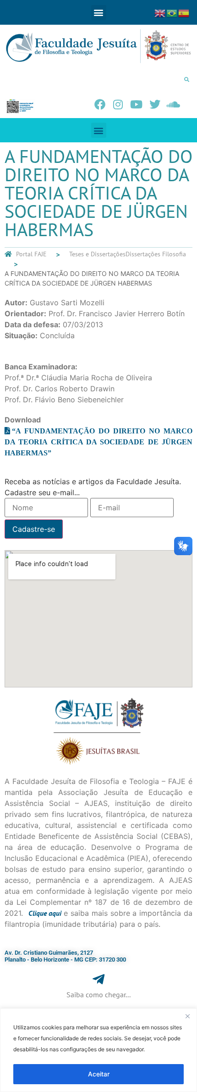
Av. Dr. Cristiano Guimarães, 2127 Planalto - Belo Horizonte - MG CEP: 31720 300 (65, 956)
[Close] (187, 1016)
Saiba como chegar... (98, 994)
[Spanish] (184, 12)
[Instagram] (118, 104)
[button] (98, 12)
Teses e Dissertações (97, 254)
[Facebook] (100, 104)
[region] (98, 1050)
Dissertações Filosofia (156, 254)
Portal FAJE (31, 254)
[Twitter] (155, 104)
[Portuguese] (172, 12)
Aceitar (98, 1074)
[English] (160, 12)
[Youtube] (136, 104)
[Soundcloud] (173, 104)
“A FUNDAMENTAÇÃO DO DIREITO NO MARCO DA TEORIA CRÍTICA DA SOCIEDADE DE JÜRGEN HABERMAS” (98, 441)
